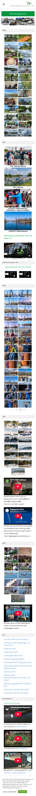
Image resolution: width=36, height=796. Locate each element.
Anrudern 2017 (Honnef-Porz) (16, 639)
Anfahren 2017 (10, 649)
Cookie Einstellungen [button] (10, 791)
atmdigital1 (23, 748)
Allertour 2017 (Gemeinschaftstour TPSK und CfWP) (17, 677)
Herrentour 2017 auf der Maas (16, 693)
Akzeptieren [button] (22, 791)
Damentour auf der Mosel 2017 (16, 689)
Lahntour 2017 (10, 672)
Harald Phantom (21, 727)
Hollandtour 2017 (11, 652)
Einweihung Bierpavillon (14, 659)
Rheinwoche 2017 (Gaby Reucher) (17, 662)
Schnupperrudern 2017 (13, 655)
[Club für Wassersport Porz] (22, 4)
